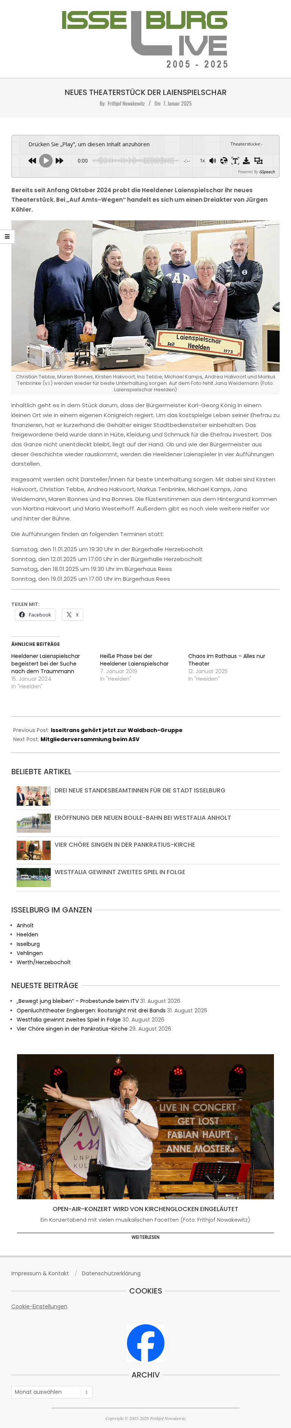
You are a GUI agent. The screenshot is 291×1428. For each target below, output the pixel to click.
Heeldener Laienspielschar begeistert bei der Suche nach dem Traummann (45, 663)
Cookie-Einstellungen (39, 1306)
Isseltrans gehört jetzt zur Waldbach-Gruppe (117, 730)
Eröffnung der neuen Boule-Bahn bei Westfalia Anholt (143, 817)
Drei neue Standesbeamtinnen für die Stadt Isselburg (140, 790)
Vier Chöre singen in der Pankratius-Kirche (125, 844)
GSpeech (267, 172)
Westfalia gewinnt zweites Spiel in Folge (120, 872)
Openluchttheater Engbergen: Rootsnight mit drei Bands (91, 1010)
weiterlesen (145, 1237)
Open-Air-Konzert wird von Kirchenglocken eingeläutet (145, 1209)
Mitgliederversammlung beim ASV (90, 739)
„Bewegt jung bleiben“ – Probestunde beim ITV (78, 1001)
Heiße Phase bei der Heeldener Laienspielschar (134, 659)
